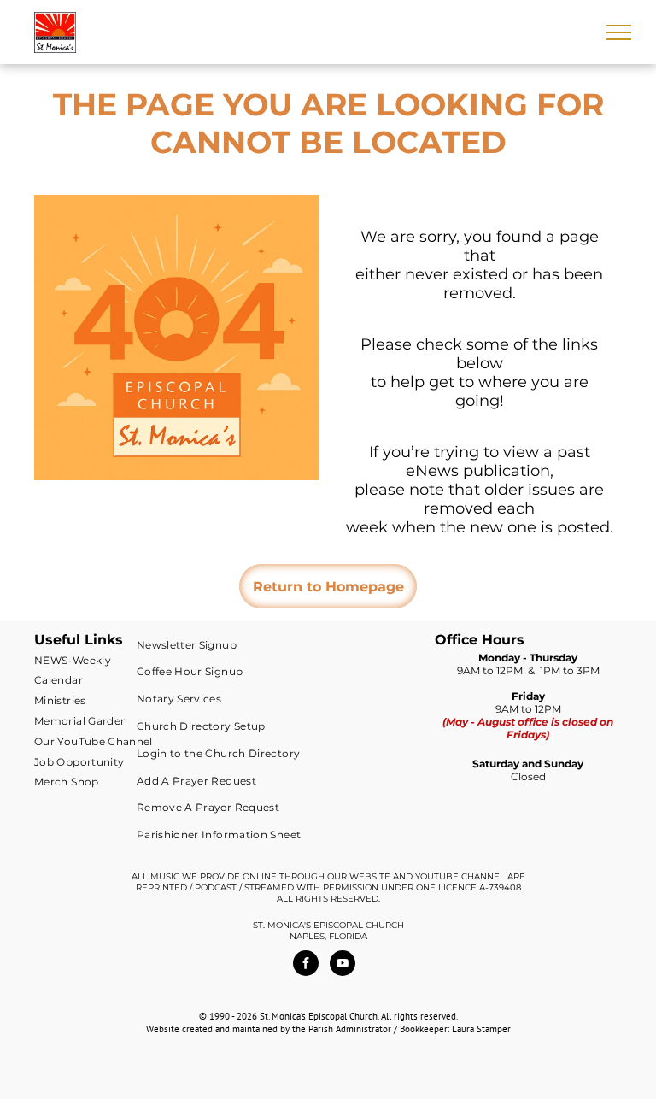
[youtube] (342, 965)
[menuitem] (95, 659)
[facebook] (306, 965)
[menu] (618, 32)
